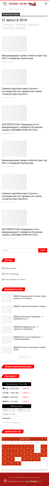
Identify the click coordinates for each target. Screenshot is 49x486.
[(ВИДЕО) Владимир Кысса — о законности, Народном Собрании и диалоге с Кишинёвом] (7, 329)
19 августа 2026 (8, 28)
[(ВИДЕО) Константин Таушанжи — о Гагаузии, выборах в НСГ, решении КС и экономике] (7, 340)
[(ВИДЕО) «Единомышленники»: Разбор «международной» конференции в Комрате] (7, 309)
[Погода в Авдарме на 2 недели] (13, 280)
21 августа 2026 (20, 25)
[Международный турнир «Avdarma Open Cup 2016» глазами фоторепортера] (14, 44)
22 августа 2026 (8, 25)
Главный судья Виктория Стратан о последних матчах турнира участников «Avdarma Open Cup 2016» (22, 91)
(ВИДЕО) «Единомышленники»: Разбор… (30, 306)
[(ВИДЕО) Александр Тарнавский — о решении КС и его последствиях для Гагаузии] (7, 319)
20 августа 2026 (33, 25)
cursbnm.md (16, 422)
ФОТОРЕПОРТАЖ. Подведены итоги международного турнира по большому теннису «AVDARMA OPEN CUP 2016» (22, 127)
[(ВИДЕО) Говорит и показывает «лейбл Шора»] (7, 350)
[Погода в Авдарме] (9, 268)
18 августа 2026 (20, 28)
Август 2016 (24, 439)
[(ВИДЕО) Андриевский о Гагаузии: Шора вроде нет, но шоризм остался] (7, 299)
